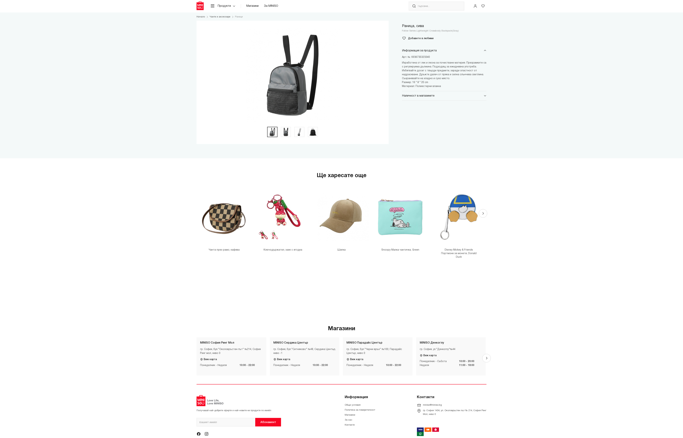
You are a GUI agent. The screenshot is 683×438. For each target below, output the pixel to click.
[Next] (483, 213)
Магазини (252, 6)
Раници (239, 17)
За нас (348, 420)
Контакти (350, 425)
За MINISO (271, 6)
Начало (201, 17)
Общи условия (353, 405)
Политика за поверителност (360, 410)
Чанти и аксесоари (220, 17)
